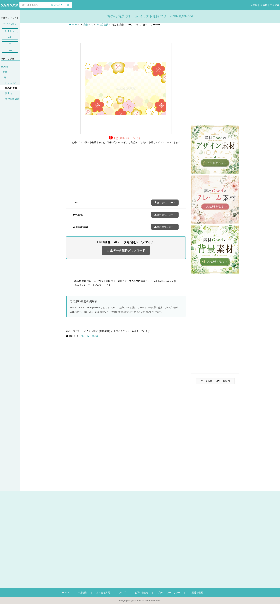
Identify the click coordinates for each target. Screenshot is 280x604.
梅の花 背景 (11, 88)
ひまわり (9, 31)
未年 (10, 37)
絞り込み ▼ (57, 5)
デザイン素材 (10, 24)
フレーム (9, 50)
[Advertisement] (126, 34)
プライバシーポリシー (169, 592)
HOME (4, 66)
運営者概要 (196, 592)
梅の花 (95, 336)
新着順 (263, 5)
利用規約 (82, 592)
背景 (5, 72)
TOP (74, 24)
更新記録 (274, 5)
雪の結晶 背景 (12, 98)
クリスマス (11, 82)
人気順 (253, 5)
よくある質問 (103, 592)
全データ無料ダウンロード (127, 250)
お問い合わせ (141, 592)
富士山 (8, 93)
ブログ (122, 592)
